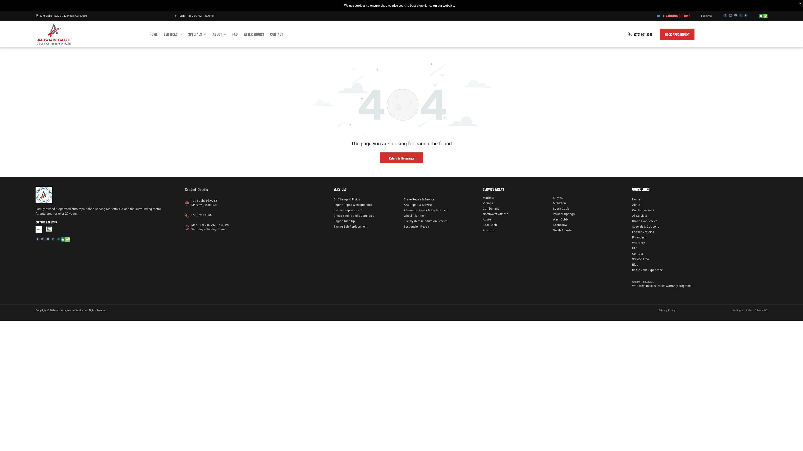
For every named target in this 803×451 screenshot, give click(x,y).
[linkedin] (741, 16)
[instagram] (730, 16)
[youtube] (736, 16)
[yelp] (746, 16)
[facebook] (725, 16)
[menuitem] (153, 34)
